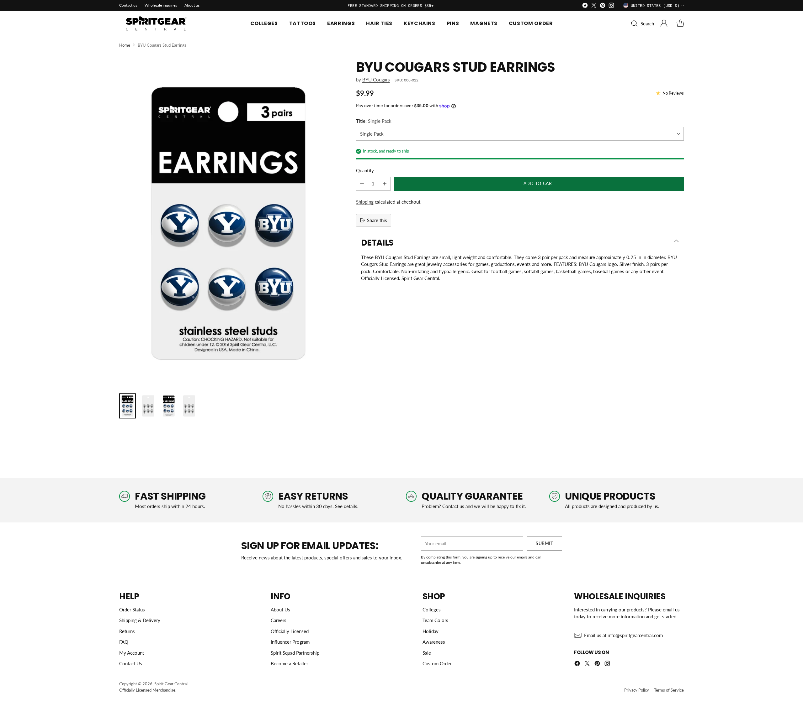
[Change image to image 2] (148, 405)
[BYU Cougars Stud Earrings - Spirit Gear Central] (228, 223)
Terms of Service (669, 690)
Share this (377, 220)
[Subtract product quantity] (362, 183)
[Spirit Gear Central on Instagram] (611, 6)
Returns (127, 631)
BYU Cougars (376, 79)
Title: (373, 121)
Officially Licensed (290, 631)
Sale (427, 653)
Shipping (365, 202)
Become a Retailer (289, 663)
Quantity (365, 170)
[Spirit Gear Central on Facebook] (585, 6)
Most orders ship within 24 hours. (170, 506)
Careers (278, 620)
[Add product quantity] (384, 183)
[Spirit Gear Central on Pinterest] (602, 6)
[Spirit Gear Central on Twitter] (594, 6)
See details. (347, 506)
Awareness (434, 642)
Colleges (432, 609)
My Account (131, 653)
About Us (280, 609)
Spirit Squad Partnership (295, 653)
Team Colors (435, 620)
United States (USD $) (655, 5)
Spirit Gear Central (171, 683)
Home (124, 45)
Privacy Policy (636, 690)
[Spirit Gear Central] (156, 23)
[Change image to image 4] (189, 405)
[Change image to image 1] (127, 405)
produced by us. (643, 506)
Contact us (453, 506)
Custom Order (437, 663)
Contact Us (130, 663)
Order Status (132, 609)
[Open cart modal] (680, 23)
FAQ (123, 642)
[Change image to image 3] (168, 405)
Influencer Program (290, 642)
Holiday (431, 631)
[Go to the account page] (664, 23)
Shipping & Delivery (139, 620)
